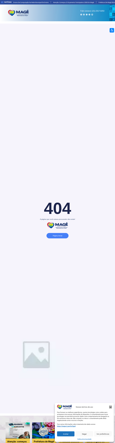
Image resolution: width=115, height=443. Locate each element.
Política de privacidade (84, 439)
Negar (84, 434)
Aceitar (66, 434)
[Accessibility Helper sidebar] (112, 30)
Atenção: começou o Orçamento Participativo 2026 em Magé (71, 2)
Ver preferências (103, 434)
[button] (110, 407)
